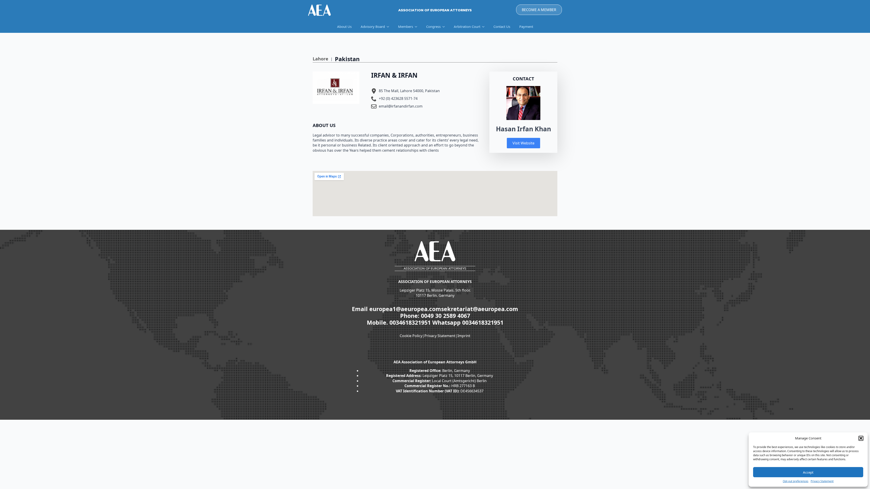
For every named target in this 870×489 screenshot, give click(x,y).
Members (405, 26)
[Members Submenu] (417, 26)
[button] (861, 438)
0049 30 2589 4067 (445, 315)
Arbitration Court (467, 26)
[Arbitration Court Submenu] (484, 26)
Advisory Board (373, 26)
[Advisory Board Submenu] (389, 26)
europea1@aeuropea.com (405, 309)
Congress (433, 26)
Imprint (463, 335)
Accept (808, 472)
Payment (526, 26)
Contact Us (501, 26)
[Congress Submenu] (445, 26)
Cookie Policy (411, 335)
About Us (344, 26)
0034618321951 (410, 322)
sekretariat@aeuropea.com (479, 309)
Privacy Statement (822, 481)
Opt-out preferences (795, 481)
